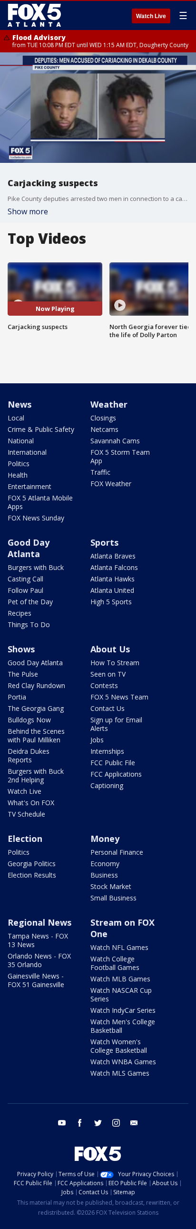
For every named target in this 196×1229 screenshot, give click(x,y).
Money (104, 838)
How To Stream (114, 662)
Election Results (32, 874)
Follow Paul (25, 590)
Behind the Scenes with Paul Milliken (36, 735)
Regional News (39, 922)
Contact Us (107, 708)
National (21, 440)
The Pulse (23, 674)
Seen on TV (108, 674)
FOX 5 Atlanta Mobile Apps (40, 502)
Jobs (97, 739)
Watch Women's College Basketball (118, 1046)
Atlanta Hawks (112, 578)
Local (16, 417)
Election (25, 838)
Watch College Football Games (114, 963)
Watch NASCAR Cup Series (121, 994)
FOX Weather (110, 483)
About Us (110, 649)
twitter (98, 1122)
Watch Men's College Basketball (122, 1026)
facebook (80, 1122)
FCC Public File (112, 762)
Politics (18, 463)
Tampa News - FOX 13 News (38, 940)
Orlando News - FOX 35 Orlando (39, 960)
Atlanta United (112, 590)
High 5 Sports (111, 601)
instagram (116, 1122)
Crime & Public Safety (41, 429)
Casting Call (25, 578)
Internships (107, 751)
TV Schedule (26, 814)
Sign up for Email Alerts (116, 724)
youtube (61, 1122)
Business (104, 874)
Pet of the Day (30, 601)
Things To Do (29, 624)
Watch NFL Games (119, 947)
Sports (104, 542)
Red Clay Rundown (36, 685)
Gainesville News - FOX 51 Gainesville (36, 980)
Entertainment (29, 486)
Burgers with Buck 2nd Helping (36, 775)
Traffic (100, 472)
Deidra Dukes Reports (28, 755)
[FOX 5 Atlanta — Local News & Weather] (35, 15)
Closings (103, 417)
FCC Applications (116, 774)
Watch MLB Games (120, 978)
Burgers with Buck (36, 567)
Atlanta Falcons (114, 567)
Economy (104, 863)
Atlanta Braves (113, 555)
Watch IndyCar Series (123, 1010)
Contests (104, 685)
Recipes (19, 613)
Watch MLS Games (119, 1073)
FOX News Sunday (36, 517)
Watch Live (151, 16)
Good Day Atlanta (28, 548)
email (134, 1122)
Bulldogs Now (29, 719)
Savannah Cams (115, 440)
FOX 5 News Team (119, 696)
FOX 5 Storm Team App (120, 456)
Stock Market (110, 886)
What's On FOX (31, 802)
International (27, 452)
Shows (21, 649)
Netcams (104, 429)
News (19, 404)
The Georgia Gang (36, 708)
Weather (108, 404)
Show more (28, 211)
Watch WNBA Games (123, 1061)
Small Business (113, 897)
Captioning (106, 785)
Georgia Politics (32, 863)
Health (18, 475)
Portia (17, 696)
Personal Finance (116, 852)
